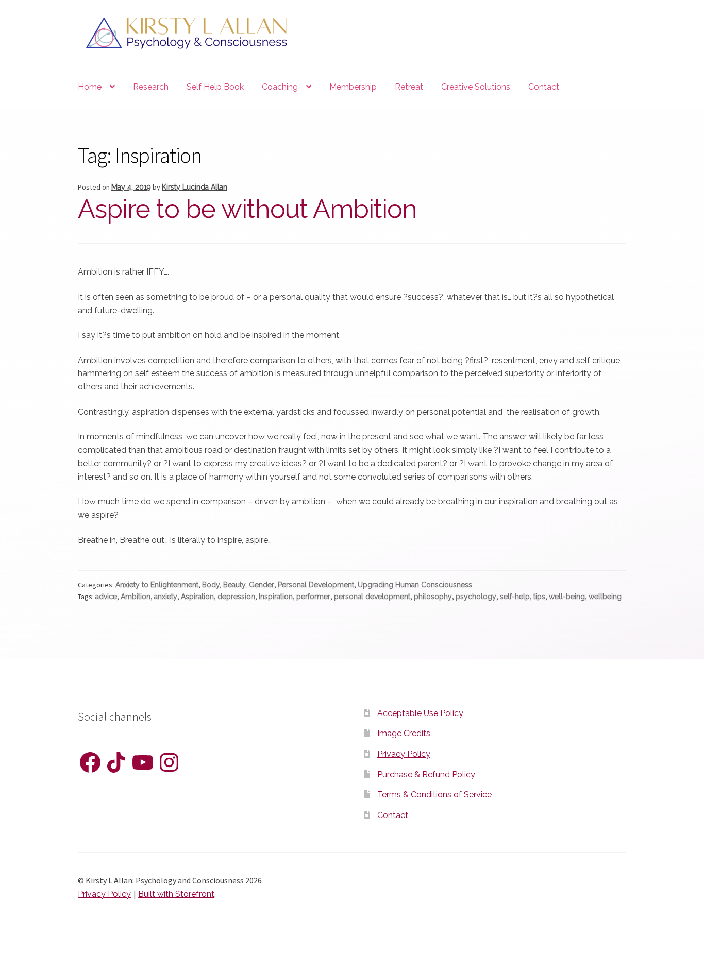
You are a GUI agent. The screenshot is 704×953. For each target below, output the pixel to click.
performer (313, 596)
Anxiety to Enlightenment (156, 585)
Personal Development (316, 585)
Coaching (280, 87)
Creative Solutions (475, 87)
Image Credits (403, 733)
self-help (515, 596)
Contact (543, 87)
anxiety (165, 596)
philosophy (433, 596)
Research (151, 87)
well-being (567, 596)
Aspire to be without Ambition (247, 209)
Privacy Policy (403, 754)
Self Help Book (215, 87)
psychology (476, 596)
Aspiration (197, 596)
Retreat (409, 87)
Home (90, 87)
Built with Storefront (176, 894)
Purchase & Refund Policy (426, 774)
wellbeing (605, 596)
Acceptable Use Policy (420, 713)
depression (236, 596)
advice (106, 596)
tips (539, 596)
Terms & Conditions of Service (434, 794)
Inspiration (276, 596)
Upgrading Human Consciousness (415, 585)
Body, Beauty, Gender (238, 585)
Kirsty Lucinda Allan (194, 187)
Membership (353, 87)
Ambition (135, 596)
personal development (372, 596)
